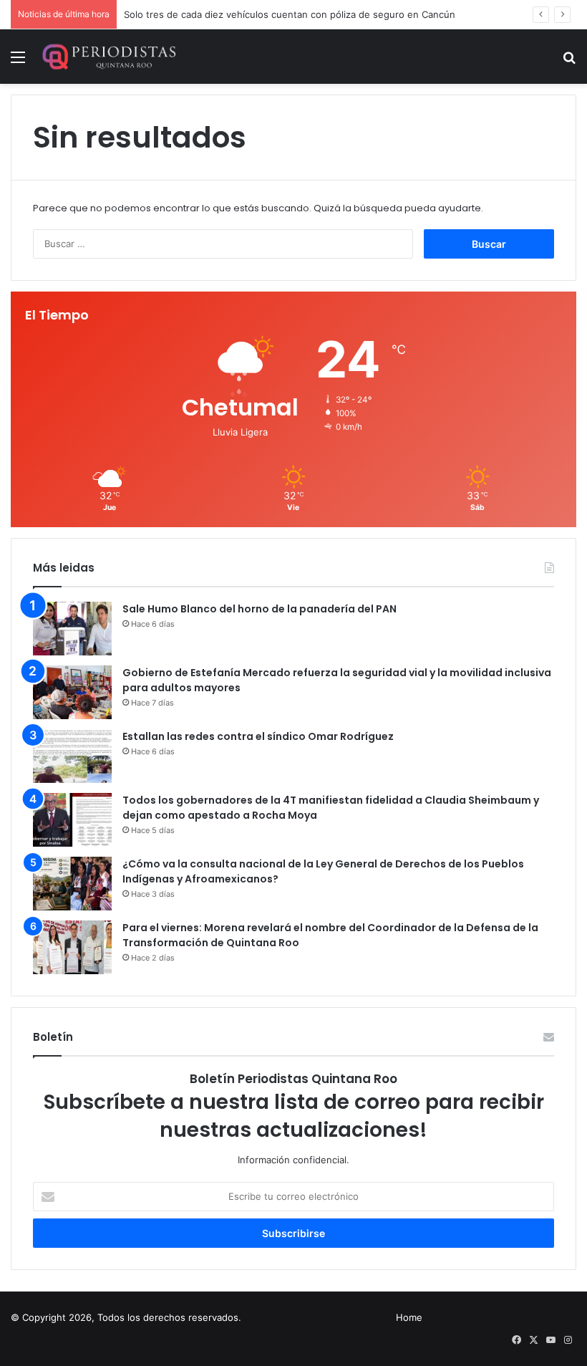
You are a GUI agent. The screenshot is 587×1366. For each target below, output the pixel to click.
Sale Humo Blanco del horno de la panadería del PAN (259, 609)
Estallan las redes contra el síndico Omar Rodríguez (258, 736)
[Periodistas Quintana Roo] (108, 56)
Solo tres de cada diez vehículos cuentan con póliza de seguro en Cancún (289, 14)
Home (409, 1317)
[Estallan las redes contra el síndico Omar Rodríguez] (72, 756)
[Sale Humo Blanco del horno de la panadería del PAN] (72, 628)
